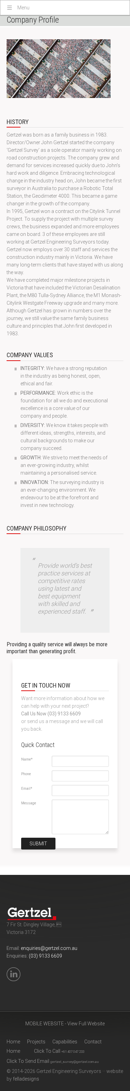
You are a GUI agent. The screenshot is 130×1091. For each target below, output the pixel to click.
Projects (36, 1041)
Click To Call (59, 1051)
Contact (93, 1041)
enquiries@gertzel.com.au (49, 948)
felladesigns (26, 1079)
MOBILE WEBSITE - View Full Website (65, 1023)
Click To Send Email (53, 1061)
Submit (38, 843)
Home (13, 1041)
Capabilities (64, 1041)
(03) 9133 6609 (45, 956)
